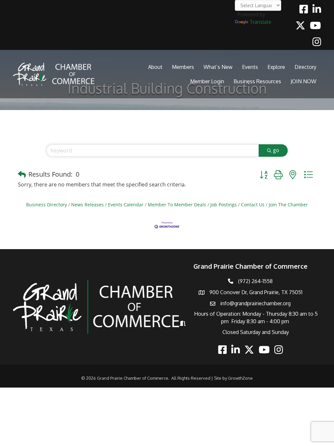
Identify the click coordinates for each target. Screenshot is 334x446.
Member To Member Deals (177, 204)
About (155, 67)
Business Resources (257, 81)
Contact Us (253, 204)
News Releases (87, 204)
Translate (260, 22)
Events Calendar (126, 204)
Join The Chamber (288, 204)
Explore (276, 67)
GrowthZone (240, 378)
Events (250, 67)
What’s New (218, 67)
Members (183, 67)
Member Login (207, 81)
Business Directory (46, 204)
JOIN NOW (303, 81)
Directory (305, 67)
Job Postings (223, 204)
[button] (22, 174)
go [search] (276, 150)
